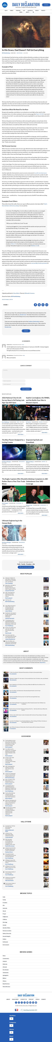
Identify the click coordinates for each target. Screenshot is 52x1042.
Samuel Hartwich (9, 590)
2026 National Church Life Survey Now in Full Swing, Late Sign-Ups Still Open (13, 400)
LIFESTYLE (44, 461)
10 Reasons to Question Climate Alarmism (10, 878)
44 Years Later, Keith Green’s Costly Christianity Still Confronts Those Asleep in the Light (28, 714)
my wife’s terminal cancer (40, 173)
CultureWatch (16, 293)
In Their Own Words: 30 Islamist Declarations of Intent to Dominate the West (26, 672)
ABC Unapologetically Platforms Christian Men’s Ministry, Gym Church (10, 594)
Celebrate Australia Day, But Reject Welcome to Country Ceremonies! (10, 849)
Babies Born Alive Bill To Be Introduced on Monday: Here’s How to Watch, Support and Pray (10, 587)
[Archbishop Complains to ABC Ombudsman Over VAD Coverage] (38, 486)
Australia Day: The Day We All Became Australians (10, 827)
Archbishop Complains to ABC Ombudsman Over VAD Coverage (37, 481)
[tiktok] (19, 1002)
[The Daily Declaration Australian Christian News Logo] (26, 3)
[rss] (33, 1002)
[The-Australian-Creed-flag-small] (16, 1010)
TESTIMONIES (18, 503)
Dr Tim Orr (28, 422)
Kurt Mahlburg (5, 422)
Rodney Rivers (9, 852)
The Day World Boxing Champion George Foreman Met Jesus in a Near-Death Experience (10, 794)
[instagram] (24, 1002)
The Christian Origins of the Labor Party (10, 872)
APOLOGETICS (22, 461)
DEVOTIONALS (19, 52)
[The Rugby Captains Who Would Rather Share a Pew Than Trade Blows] (14, 486)
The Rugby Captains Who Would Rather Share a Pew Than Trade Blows (14, 481)
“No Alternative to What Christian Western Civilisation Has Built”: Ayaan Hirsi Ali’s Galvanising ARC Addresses (10, 811)
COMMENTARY (43, 505)
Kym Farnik (8, 633)
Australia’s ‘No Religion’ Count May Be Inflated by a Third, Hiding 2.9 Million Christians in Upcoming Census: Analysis (28, 721)
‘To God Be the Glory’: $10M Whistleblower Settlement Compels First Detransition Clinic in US (10, 622)
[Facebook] (35, 305)
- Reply (22, 344)
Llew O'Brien (8, 611)
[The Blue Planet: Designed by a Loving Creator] (14, 445)
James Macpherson (10, 639)
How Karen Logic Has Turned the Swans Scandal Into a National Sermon (10, 636)
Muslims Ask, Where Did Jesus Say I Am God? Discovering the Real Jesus (10, 629)
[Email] (47, 305)
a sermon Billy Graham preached (39, 263)
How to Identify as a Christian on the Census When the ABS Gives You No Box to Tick (27, 684)
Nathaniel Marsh (30, 461)
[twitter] (22, 1002)
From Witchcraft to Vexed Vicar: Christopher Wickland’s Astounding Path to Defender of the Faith (10, 751)
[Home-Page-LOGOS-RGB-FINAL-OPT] (4, 5)
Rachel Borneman (9, 846)
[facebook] (16, 1002)
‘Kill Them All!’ (8, 600)
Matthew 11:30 (35, 245)
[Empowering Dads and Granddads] (38, 445)
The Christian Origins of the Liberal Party (10, 884)
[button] (33, 12)
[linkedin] (30, 1002)
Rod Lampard (5, 503)
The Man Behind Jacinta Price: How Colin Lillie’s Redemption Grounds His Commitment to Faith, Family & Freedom (10, 743)
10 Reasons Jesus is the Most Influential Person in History (10, 861)
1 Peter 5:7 (13, 244)
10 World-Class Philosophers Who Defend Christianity (9, 834)
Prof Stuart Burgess (6, 461)
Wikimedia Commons (29, 293)
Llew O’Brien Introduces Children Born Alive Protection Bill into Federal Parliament (10, 607)
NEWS (18, 421)
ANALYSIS (41, 421)
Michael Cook (29, 505)
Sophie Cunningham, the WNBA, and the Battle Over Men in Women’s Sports (38, 400)
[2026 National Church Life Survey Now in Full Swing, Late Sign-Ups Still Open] (14, 405)
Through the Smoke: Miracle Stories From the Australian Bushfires (10, 855)
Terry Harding (9, 583)
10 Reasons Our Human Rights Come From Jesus (10, 867)
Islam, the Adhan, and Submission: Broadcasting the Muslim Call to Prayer (10, 642)
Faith (11, 299)
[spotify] (36, 1002)
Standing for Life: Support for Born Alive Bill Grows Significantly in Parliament (10, 614)
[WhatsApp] (43, 305)
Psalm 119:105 (40, 114)
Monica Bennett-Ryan (9, 830)
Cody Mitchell (9, 837)
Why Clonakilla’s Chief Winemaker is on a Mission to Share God (10, 781)
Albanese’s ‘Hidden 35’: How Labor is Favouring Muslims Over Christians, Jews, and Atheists (10, 579)
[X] (39, 305)
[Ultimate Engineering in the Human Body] (14, 526)
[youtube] (27, 1002)
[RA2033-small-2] (28, 1010)
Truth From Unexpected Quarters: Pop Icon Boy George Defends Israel (10, 775)
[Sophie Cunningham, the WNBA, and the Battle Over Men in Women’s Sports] (38, 405)
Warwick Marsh (9, 880)
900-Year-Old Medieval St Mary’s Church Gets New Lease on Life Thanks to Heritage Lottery (10, 802)
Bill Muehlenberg (6, 53)
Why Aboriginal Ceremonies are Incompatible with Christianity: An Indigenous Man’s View (10, 842)
